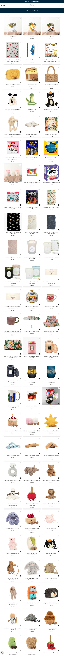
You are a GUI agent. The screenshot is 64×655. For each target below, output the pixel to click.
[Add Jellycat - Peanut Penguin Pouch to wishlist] (59, 586)
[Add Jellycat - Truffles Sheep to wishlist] (39, 117)
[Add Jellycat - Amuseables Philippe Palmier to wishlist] (39, 635)
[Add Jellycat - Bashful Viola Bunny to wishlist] (20, 511)
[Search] (4, 5)
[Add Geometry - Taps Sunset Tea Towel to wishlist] (20, 239)
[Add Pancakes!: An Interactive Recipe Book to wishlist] (59, 140)
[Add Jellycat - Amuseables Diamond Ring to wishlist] (20, 463)
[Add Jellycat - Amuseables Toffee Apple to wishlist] (59, 635)
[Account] (59, 5)
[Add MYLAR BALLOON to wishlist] (59, 388)
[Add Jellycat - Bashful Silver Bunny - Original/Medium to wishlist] (39, 561)
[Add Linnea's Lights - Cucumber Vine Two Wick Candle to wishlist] (20, 264)
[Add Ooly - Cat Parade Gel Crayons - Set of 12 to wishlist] (39, 165)
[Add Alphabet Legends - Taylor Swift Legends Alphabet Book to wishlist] (20, 140)
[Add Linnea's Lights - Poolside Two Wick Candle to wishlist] (39, 264)
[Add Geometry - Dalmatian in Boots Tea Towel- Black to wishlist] (20, 215)
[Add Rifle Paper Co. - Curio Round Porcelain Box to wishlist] (39, 289)
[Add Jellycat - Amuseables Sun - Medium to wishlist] (59, 413)
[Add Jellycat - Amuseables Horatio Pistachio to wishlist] (39, 536)
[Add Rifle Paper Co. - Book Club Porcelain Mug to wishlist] (20, 388)
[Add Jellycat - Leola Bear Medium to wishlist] (20, 536)
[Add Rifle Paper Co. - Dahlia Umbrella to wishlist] (39, 314)
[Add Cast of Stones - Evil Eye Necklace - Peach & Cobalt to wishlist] (59, 264)
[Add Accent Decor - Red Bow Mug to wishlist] (59, 289)
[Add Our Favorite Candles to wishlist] (20, 165)
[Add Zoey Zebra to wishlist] (59, 19)
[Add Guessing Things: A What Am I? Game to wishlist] (59, 165)
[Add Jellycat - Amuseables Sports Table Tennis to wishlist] (39, 486)
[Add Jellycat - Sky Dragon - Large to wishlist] (20, 438)
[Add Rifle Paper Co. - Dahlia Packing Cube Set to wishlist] (59, 314)
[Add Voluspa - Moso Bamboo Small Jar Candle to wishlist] (20, 364)
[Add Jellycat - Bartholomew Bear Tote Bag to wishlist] (59, 67)
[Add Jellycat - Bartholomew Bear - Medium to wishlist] (59, 463)
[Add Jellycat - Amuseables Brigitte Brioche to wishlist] (59, 610)
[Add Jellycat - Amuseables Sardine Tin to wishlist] (39, 586)
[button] (59, 15)
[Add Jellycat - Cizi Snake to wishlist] (39, 92)
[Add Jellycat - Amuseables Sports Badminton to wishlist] (20, 486)
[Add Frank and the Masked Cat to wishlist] (39, 140)
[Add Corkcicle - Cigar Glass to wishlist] (39, 388)
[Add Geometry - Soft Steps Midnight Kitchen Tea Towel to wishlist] (59, 215)
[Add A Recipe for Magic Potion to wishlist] (59, 117)
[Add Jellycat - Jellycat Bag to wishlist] (59, 536)
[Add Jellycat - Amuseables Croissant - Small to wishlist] (59, 438)
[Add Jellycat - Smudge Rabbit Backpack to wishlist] (20, 117)
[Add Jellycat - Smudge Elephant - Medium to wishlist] (39, 463)
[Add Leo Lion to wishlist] (39, 19)
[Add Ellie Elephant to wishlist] (20, 19)
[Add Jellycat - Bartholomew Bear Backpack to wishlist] (20, 561)
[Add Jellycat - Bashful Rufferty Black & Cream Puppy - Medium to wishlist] (20, 92)
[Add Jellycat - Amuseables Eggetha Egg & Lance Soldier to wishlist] (20, 610)
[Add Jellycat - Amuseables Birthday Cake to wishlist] (20, 413)
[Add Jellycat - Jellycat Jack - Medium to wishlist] (59, 92)
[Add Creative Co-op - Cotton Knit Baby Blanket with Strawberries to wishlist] (20, 42)
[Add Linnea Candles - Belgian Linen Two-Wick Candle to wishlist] (39, 239)
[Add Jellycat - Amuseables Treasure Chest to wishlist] (39, 67)
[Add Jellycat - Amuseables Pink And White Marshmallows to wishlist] (39, 413)
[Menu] (2, 5)
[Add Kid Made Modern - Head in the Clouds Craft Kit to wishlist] (20, 190)
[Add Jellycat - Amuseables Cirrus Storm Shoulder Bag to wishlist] (39, 610)
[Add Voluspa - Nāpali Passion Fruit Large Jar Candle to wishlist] (39, 339)
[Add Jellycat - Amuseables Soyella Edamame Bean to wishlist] (20, 635)
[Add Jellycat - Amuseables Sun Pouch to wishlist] (20, 67)
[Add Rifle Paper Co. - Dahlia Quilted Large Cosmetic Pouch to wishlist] (20, 339)
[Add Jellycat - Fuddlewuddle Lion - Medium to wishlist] (59, 486)
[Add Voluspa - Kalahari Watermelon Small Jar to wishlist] (59, 339)
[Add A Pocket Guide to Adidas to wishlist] (39, 42)
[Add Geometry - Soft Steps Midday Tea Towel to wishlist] (39, 215)
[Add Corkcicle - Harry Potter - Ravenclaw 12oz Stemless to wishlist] (59, 364)
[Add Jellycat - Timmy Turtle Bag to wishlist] (59, 561)
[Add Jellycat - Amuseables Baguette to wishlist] (39, 438)
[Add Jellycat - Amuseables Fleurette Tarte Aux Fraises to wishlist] (39, 511)
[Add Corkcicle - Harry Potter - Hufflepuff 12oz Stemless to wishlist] (39, 364)
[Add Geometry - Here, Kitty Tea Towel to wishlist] (59, 190)
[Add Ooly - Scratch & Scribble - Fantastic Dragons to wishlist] (39, 190)
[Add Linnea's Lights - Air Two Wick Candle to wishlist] (59, 239)
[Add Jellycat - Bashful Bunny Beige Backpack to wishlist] (20, 586)
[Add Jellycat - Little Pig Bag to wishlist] (59, 511)
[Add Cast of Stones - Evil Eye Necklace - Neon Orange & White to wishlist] (20, 289)
